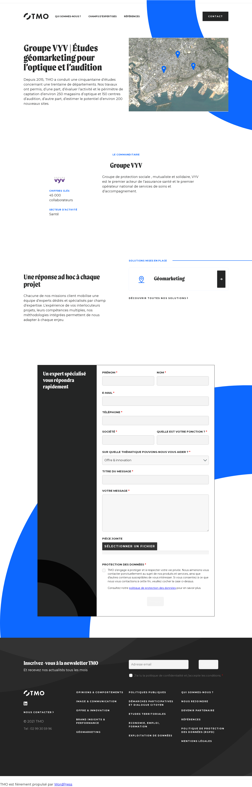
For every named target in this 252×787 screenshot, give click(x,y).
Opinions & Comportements (99, 692)
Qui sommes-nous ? (68, 16)
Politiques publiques (147, 692)
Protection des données (124, 564)
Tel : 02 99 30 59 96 (38, 728)
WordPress (63, 784)
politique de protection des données (152, 588)
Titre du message (117, 471)
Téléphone (112, 412)
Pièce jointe (112, 538)
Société (109, 431)
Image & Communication (96, 701)
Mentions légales (196, 741)
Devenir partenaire (198, 710)
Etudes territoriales (147, 714)
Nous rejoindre (194, 701)
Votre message (116, 490)
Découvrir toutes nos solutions (157, 298)
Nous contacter (38, 712)
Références (132, 16)
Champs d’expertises (102, 16)
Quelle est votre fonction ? (182, 431)
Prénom (109, 372)
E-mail (108, 393)
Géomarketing (88, 732)
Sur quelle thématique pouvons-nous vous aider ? (146, 452)
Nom (161, 372)
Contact (215, 16)
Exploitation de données (150, 735)
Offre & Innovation (93, 710)
